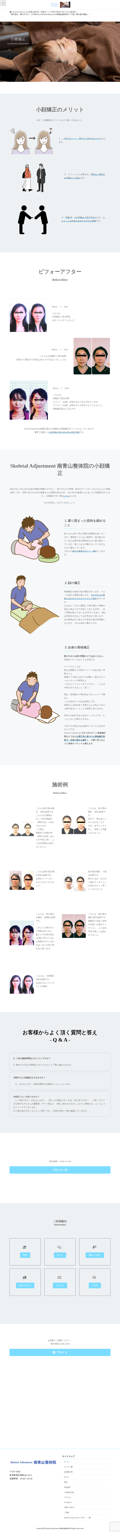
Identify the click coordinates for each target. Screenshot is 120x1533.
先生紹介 (67, 1487)
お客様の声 (68, 1472)
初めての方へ (25, 1285)
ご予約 (95, 1285)
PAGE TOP (114, 1483)
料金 (25, 1255)
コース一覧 (68, 1467)
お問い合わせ (69, 1507)
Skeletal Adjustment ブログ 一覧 (77, 1518)
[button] (60, 1169)
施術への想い (95, 1255)
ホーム (66, 1462)
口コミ (60, 1255)
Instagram (68, 1502)
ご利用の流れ (69, 1492)
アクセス (60, 1285)
